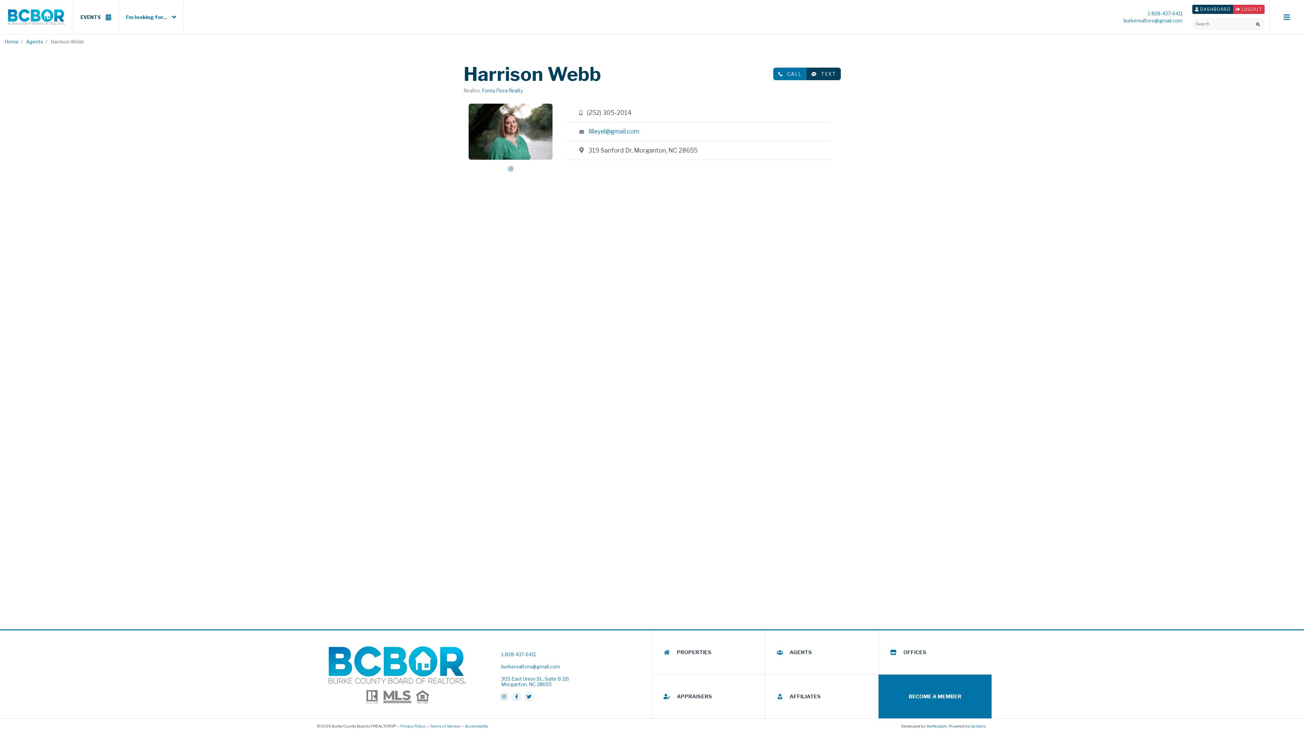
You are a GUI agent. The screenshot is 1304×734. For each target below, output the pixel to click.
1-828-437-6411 (1165, 13)
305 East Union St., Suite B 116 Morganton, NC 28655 (535, 681)
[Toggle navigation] (1286, 17)
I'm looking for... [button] (146, 17)
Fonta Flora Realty (502, 90)
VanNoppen (936, 726)
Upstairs (978, 726)
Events (90, 17)
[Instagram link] (510, 168)
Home (12, 42)
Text (828, 74)
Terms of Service (445, 726)
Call (794, 74)
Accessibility (476, 726)
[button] (1258, 24)
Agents (34, 42)
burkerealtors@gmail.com (1153, 20)
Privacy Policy (412, 726)
